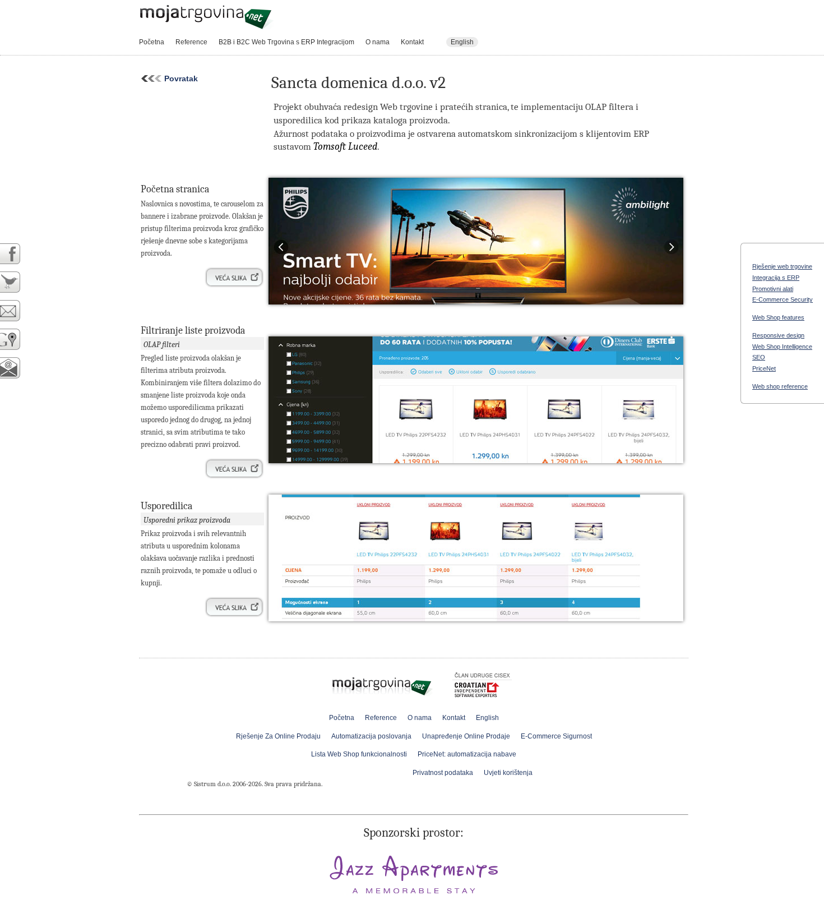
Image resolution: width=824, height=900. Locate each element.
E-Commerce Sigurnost (556, 736)
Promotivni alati (772, 288)
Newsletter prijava (16, 368)
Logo (206, 17)
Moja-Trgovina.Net (383, 684)
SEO (758, 357)
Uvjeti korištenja (508, 773)
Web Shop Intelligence (782, 346)
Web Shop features (778, 317)
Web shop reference (780, 386)
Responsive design (778, 335)
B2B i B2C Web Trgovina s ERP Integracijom (286, 42)
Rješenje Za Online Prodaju (278, 736)
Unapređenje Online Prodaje (466, 736)
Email (16, 311)
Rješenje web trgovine (782, 266)
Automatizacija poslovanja (371, 736)
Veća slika (234, 277)
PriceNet (764, 368)
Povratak (178, 78)
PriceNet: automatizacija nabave (467, 754)
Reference (191, 42)
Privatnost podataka (443, 773)
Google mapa (16, 339)
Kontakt (412, 42)
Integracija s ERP (775, 277)
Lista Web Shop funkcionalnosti (359, 754)
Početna (151, 42)
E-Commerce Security (782, 299)
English (462, 42)
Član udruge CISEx (482, 686)
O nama (377, 42)
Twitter (16, 282)
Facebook (16, 254)
